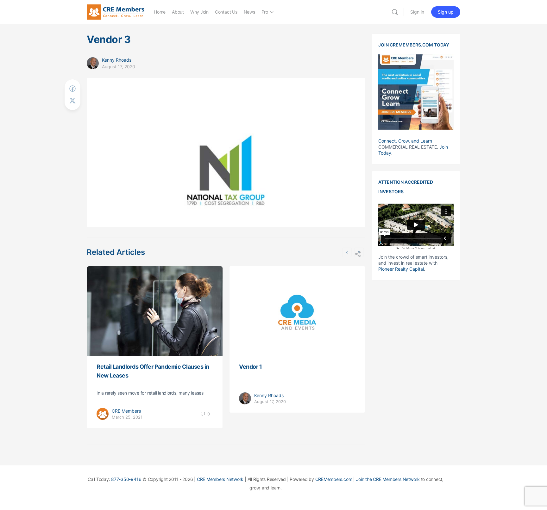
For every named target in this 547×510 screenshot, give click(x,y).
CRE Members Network (220, 479)
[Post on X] (72, 100)
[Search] (394, 12)
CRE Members (126, 411)
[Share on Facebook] (72, 88)
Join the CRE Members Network (388, 479)
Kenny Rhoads (116, 60)
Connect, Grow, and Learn (405, 141)
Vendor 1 (250, 366)
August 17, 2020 (118, 66)
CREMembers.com (333, 479)
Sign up (446, 12)
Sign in (417, 12)
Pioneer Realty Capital (401, 269)
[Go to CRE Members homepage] (115, 11)
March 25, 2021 (127, 417)
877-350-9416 (126, 479)
